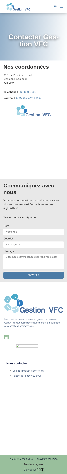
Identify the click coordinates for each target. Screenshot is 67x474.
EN (55, 6)
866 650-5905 (27, 91)
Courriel (8, 238)
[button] (61, 6)
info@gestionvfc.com (28, 97)
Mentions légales (33, 464)
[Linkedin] (6, 337)
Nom (6, 226)
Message (8, 251)
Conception (30, 469)
